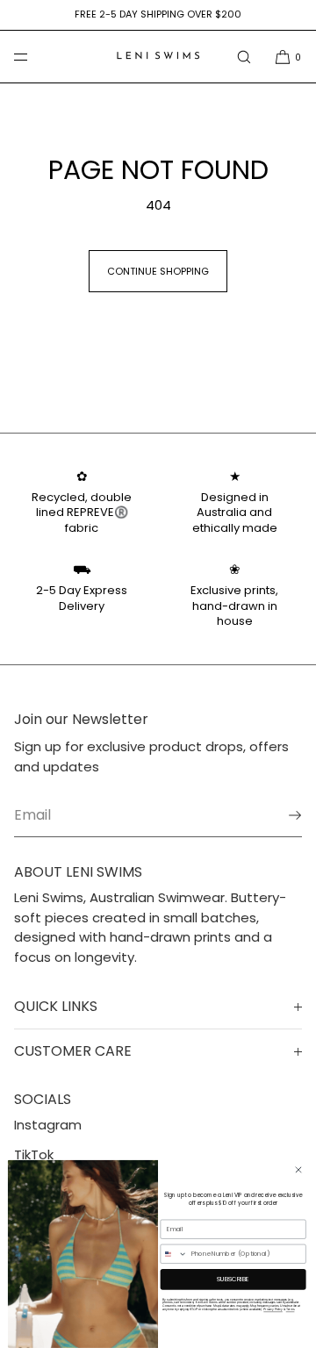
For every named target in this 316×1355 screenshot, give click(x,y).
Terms (290, 1309)
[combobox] (174, 1253)
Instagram (48, 1124)
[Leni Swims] (158, 57)
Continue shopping (158, 271)
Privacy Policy (273, 1309)
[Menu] (35, 56)
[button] (244, 56)
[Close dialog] (298, 1169)
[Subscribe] (280, 815)
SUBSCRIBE (233, 1278)
